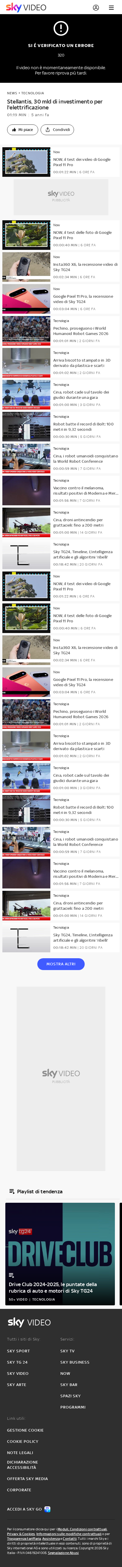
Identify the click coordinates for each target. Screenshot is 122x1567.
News (12, 93)
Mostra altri (61, 964)
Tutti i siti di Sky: (24, 1339)
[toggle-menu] (111, 7)
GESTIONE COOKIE (25, 1430)
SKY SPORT (18, 1351)
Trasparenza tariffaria (24, 1539)
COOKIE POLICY (22, 1441)
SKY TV (67, 1351)
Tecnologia (32, 93)
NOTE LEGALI (20, 1453)
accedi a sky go (24, 1509)
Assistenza (51, 1539)
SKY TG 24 (17, 1362)
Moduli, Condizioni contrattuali (82, 1529)
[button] (22, 129)
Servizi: (67, 1339)
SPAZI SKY (70, 1396)
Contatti (70, 1539)
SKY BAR (69, 1385)
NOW (65, 1373)
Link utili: (16, 1418)
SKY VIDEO (18, 1373)
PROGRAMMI (73, 1407)
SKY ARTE (16, 1385)
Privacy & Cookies (21, 1534)
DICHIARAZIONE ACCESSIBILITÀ (22, 1465)
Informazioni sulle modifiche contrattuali (69, 1534)
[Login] (95, 7)
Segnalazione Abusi (63, 1553)
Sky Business (75, 1362)
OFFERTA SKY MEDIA (27, 1479)
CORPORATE (19, 1490)
